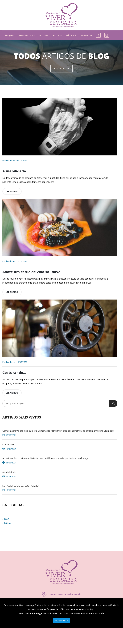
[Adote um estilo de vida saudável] (59, 227)
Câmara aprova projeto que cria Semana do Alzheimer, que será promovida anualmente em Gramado (58, 430)
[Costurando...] (59, 328)
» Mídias (6, 523)
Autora (43, 35)
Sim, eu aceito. (61, 620)
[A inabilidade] (59, 126)
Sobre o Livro (27, 35)
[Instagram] (107, 34)
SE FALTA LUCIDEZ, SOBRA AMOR (21, 485)
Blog (56, 35)
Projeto (9, 35)
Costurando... (14, 372)
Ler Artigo (12, 191)
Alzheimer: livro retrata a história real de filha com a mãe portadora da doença (45, 458)
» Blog (5, 518)
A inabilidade (14, 171)
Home (57, 68)
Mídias (70, 35)
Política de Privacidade (92, 613)
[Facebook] (98, 34)
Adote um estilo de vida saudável (32, 271)
